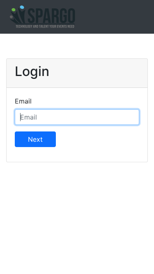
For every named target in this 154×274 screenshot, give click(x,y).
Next (35, 139)
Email (23, 101)
